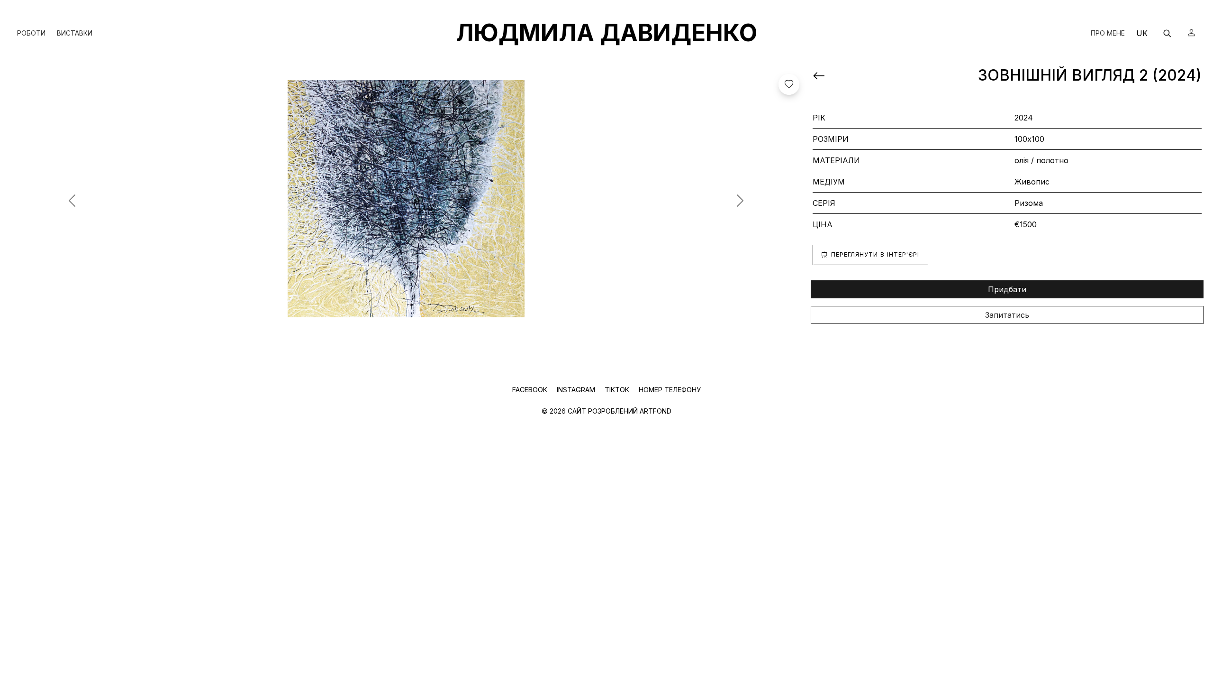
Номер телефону (670, 390)
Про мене (1108, 33)
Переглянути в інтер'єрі (875, 254)
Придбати (1007, 289)
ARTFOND (655, 411)
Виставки (74, 33)
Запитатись (1007, 315)
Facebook (530, 390)
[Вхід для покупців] (1191, 33)
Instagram (577, 390)
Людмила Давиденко (606, 32)
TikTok (618, 390)
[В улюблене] (788, 84)
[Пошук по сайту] (1167, 33)
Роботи (31, 33)
